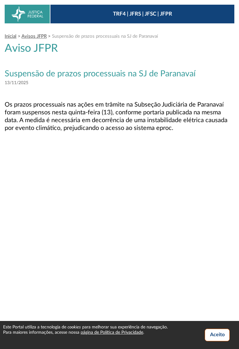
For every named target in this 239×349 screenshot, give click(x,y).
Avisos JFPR (34, 36)
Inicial (10, 36)
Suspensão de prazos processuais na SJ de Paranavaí (105, 36)
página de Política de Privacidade (112, 332)
